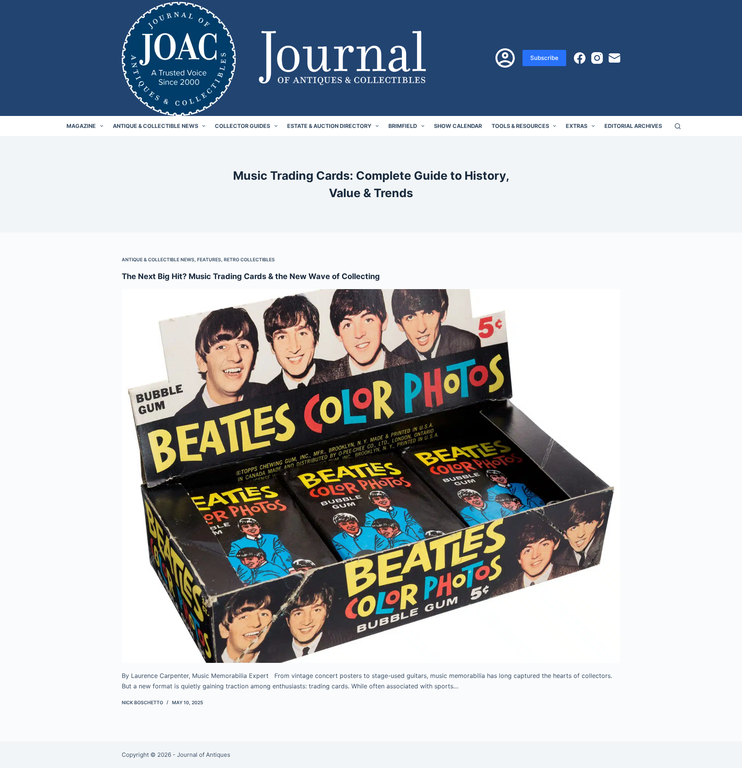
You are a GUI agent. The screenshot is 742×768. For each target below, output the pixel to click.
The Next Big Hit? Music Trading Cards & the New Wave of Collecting (251, 276)
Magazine (81, 126)
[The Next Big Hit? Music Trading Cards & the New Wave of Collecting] (371, 476)
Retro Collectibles (249, 259)
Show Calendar (458, 126)
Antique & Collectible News (155, 126)
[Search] (678, 126)
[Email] (614, 58)
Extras (576, 126)
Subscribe (544, 57)
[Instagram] (597, 58)
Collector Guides (242, 126)
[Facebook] (579, 58)
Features (209, 259)
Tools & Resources (520, 126)
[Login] (505, 58)
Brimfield (402, 126)
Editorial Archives (633, 126)
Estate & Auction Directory (329, 126)
